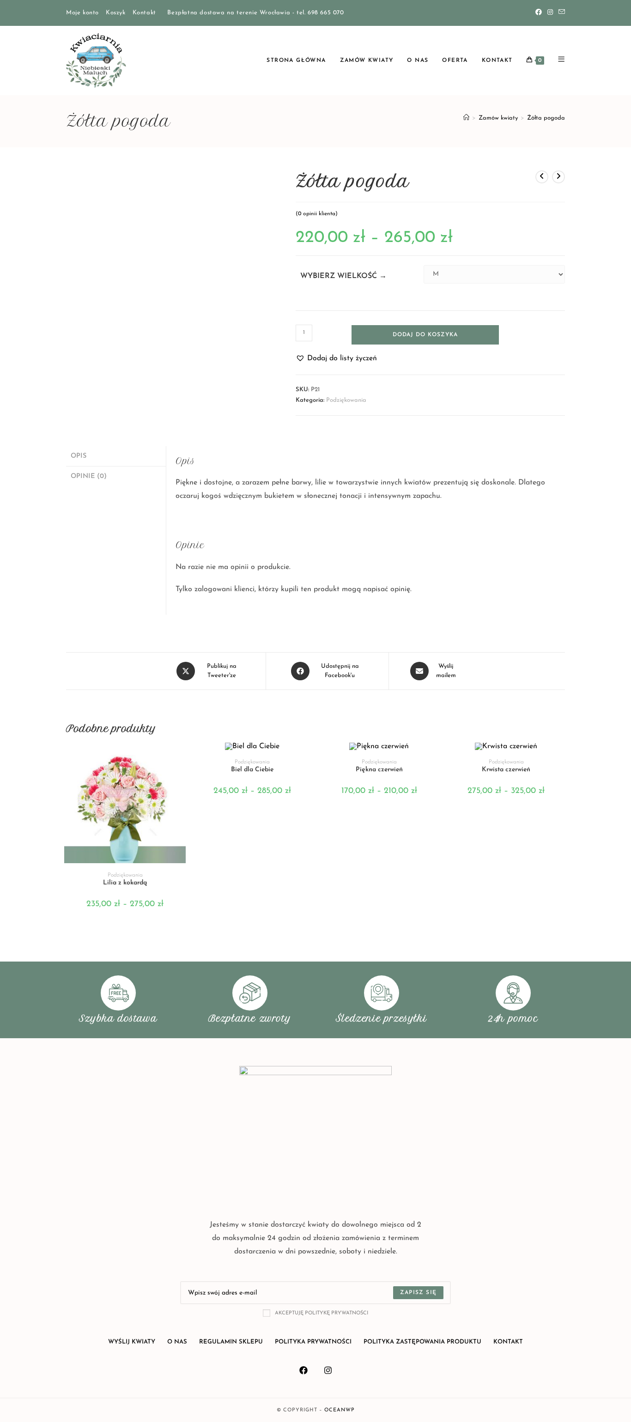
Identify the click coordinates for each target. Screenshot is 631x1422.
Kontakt (144, 13)
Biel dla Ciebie (252, 769)
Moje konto (82, 13)
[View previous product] (541, 176)
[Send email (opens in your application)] (560, 13)
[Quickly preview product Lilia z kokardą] (181, 758)
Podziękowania (346, 400)
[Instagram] (550, 13)
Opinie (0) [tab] (89, 476)
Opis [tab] (78, 456)
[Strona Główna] (466, 118)
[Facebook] (539, 13)
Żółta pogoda (546, 118)
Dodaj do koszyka (425, 335)
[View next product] (558, 176)
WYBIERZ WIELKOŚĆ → (343, 276)
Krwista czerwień (506, 769)
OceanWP (339, 1410)
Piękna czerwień (379, 769)
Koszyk (116, 13)
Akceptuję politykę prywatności (321, 1313)
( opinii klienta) (317, 214)
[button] (336, 358)
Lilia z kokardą (125, 882)
